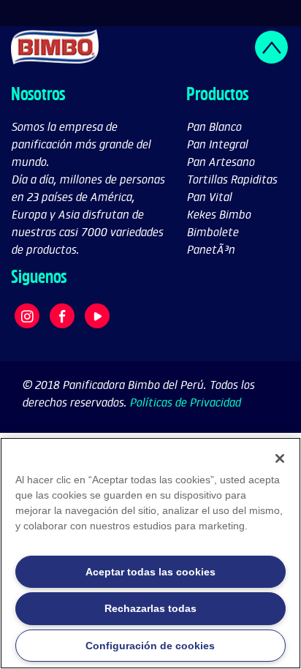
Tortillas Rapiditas (231, 178)
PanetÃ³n (210, 249)
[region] (150, 553)
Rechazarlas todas (150, 608)
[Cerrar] (280, 458)
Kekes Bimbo (218, 214)
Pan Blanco (213, 126)
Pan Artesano (220, 161)
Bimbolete (212, 231)
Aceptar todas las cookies (150, 572)
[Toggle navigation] (280, 13)
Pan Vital (209, 196)
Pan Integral (217, 143)
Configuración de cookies (150, 645)
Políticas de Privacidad (184, 401)
